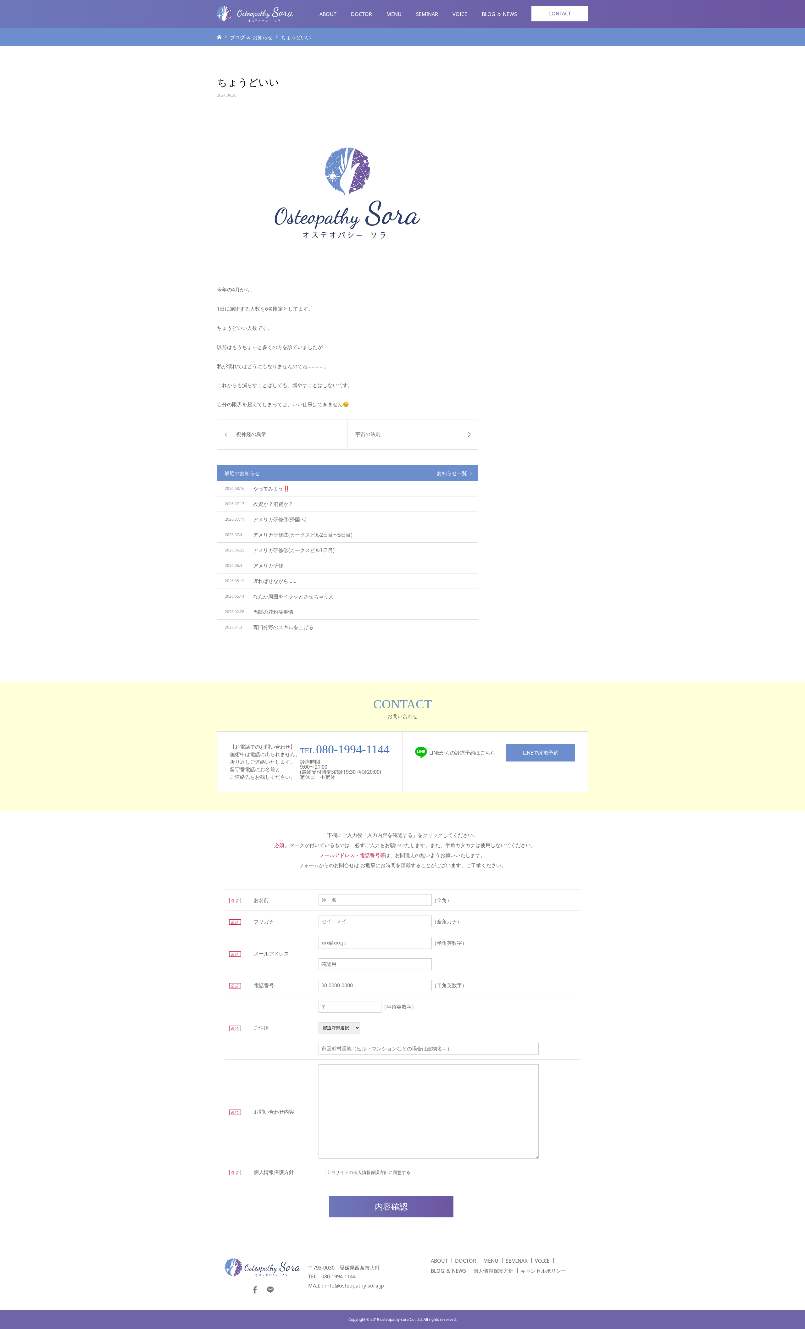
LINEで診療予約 (540, 752)
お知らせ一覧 (452, 473)
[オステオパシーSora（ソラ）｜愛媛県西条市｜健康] (255, 14)
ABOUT (327, 14)
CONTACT (559, 13)
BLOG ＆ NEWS (499, 14)
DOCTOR (361, 14)
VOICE (459, 14)
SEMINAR (427, 14)
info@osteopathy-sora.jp (354, 1285)
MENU (394, 14)
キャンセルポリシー (543, 1270)
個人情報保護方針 (493, 1270)
